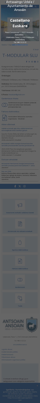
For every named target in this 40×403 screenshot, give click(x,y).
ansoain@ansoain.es (20, 45)
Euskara (20, 25)
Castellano (20, 20)
